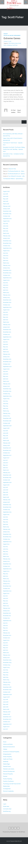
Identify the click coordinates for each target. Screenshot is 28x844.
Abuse (4, 741)
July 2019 (5, 401)
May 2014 (5, 551)
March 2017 (6, 470)
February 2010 (6, 655)
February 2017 (6, 472)
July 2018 (5, 430)
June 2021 (5, 344)
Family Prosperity (7, 756)
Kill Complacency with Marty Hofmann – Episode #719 (13, 134)
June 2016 (5, 490)
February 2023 (6, 295)
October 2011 (6, 618)
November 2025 (7, 213)
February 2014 (6, 559)
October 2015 (6, 509)
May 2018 (5, 435)
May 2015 (5, 522)
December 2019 (7, 388)
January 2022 (6, 327)
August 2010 (6, 640)
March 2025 (6, 233)
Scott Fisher (14, 45)
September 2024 (7, 248)
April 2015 (5, 524)
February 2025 (6, 235)
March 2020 (6, 381)
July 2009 (5, 670)
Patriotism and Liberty (8, 769)
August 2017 (6, 457)
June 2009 (5, 672)
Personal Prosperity (8, 774)
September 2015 (7, 512)
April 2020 (5, 379)
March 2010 (6, 652)
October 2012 (6, 588)
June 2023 (5, 285)
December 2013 (7, 563)
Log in (4, 804)
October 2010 (6, 637)
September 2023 (7, 277)
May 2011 (5, 628)
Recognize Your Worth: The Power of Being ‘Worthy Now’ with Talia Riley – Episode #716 (14, 149)
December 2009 (7, 660)
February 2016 (6, 499)
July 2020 (5, 371)
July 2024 (5, 253)
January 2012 (6, 610)
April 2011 (5, 630)
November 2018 (7, 420)
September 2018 (7, 425)
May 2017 (5, 465)
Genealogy (9, 45)
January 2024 (6, 268)
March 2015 (6, 527)
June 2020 (5, 374)
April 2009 (5, 677)
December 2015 (7, 504)
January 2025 (6, 238)
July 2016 (5, 487)
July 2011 (5, 623)
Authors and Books (8, 744)
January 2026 (6, 208)
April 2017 (5, 467)
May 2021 (5, 346)
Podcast (6, 33)
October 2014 (6, 539)
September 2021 (7, 337)
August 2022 (6, 309)
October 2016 (6, 480)
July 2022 (5, 312)
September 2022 (7, 307)
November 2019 (7, 391)
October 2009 (6, 665)
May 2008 (5, 704)
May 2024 (5, 258)
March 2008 (6, 709)
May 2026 (5, 198)
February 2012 (6, 608)
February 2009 (6, 682)
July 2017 (5, 460)
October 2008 (6, 692)
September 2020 (7, 366)
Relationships (6, 786)
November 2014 (7, 536)
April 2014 (5, 554)
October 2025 (6, 216)
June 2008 (5, 702)
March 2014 (6, 556)
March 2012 (6, 605)
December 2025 (7, 211)
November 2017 (7, 450)
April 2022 (5, 319)
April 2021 (5, 349)
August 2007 (6, 726)
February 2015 (6, 529)
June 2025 (5, 226)
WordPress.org (6, 811)
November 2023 (7, 272)
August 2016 (6, 485)
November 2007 (7, 719)
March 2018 (6, 440)
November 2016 (7, 477)
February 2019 (6, 413)
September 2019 (7, 396)
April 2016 (5, 494)
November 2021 (7, 332)
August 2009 (6, 667)
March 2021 (6, 351)
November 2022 (7, 302)
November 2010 (7, 635)
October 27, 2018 (7, 41)
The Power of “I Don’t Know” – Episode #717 (12, 144)
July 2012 (5, 596)
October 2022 (6, 305)
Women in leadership (8, 791)
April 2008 (5, 707)
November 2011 (7, 615)
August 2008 (6, 697)
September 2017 (7, 455)
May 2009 (5, 674)
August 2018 (6, 428)
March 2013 (6, 578)
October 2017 (6, 453)
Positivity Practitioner (8, 781)
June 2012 (5, 598)
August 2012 (6, 593)
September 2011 (7, 620)
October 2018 (6, 423)
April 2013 (5, 576)
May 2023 (5, 287)
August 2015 (6, 514)
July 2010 (5, 642)
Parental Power (7, 766)
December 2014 (7, 534)
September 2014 (7, 541)
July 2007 (5, 729)
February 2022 (6, 324)
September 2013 (7, 568)
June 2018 (5, 433)
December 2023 (7, 270)
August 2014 (6, 544)
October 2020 (6, 364)
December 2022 (7, 300)
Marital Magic (6, 764)
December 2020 (7, 359)
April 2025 (5, 231)
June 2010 (5, 645)
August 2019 (6, 398)
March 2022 (6, 322)
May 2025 (5, 228)
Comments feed (7, 809)
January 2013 (6, 583)
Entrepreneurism (7, 754)
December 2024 (7, 240)
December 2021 (7, 329)
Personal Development (9, 771)
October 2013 (6, 566)
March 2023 (6, 292)
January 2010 (6, 657)
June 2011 (5, 625)
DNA (10, 43)
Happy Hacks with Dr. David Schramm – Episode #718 (13, 139)
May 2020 (5, 376)
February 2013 (6, 581)
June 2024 (5, 255)
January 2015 (6, 531)
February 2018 (6, 443)
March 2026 (6, 203)
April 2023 (5, 290)
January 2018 (6, 445)
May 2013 (5, 573)
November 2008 (7, 689)
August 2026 (6, 191)
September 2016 (7, 482)
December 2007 (7, 716)
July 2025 (5, 223)
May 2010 (5, 647)
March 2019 (6, 411)
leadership (5, 761)
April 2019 (5, 408)
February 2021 (6, 354)
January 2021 (6, 356)
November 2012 (7, 586)
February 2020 (6, 383)
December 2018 (7, 418)
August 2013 (6, 571)
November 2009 (7, 662)
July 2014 (5, 546)
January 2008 (6, 714)
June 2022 (5, 314)
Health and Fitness (7, 759)
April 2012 (5, 603)
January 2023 (6, 297)
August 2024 (6, 250)
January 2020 (6, 386)
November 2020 (7, 361)
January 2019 (6, 416)
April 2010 (5, 650)
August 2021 (6, 339)
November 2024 (7, 243)
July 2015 (5, 517)
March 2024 (6, 263)
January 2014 (6, 561)
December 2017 (7, 448)
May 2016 (5, 492)
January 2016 (6, 502)
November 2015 (7, 507)
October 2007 (6, 721)
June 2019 (5, 403)
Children (5, 749)
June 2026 (5, 196)
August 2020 (6, 369)
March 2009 (6, 679)
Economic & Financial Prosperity (11, 751)
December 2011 (7, 613)
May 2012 (5, 600)
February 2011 (6, 633)
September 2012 (7, 591)
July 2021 (5, 342)
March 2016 (6, 497)
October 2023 (6, 275)
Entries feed (6, 806)
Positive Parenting (7, 778)
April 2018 (5, 438)
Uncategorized (6, 788)
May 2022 (5, 317)
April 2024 (5, 260)
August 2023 (6, 280)
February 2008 (6, 711)
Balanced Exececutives (9, 746)
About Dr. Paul (12, 168)
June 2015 (5, 519)
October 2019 (6, 393)
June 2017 (5, 462)
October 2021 (6, 334)
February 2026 (6, 206)
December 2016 (7, 475)
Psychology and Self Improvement (12, 35)
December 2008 (7, 687)
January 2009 (6, 684)
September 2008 (7, 694)
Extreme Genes (12, 38)
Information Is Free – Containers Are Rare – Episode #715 (13, 155)
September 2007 (7, 724)
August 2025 (6, 221)
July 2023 (5, 282)
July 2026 (5, 194)
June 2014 (5, 549)
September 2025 (7, 218)
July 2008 (5, 699)
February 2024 (6, 265)
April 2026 (5, 201)
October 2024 (6, 245)
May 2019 (5, 406)
